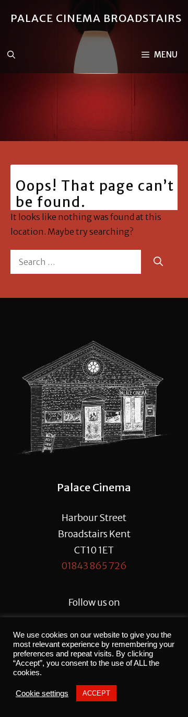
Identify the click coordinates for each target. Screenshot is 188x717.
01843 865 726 (94, 566)
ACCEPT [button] (96, 693)
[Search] (158, 261)
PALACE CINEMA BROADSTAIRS (96, 18)
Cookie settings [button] (42, 693)
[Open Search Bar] (11, 55)
